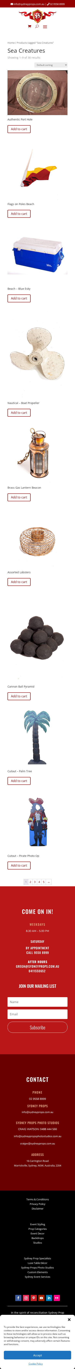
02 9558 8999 (57, 4)
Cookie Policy (36, 1363)
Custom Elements (38, 1272)
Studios (37, 1242)
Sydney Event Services (37, 1276)
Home (11, 42)
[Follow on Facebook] (18, 1298)
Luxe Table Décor (37, 1263)
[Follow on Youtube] (41, 1298)
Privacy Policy (37, 1204)
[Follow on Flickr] (57, 1298)
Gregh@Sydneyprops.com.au (37, 966)
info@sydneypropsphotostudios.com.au (37, 1136)
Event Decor (37, 1233)
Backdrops (38, 1238)
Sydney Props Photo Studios (37, 1267)
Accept (37, 1355)
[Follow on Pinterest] (34, 1298)
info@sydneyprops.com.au (29, 4)
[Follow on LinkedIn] (49, 1298)
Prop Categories (37, 1229)
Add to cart (19, 129)
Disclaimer (37, 1208)
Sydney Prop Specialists (37, 1258)
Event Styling (37, 1224)
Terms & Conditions (37, 1199)
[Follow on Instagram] (26, 1298)
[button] (69, 1320)
